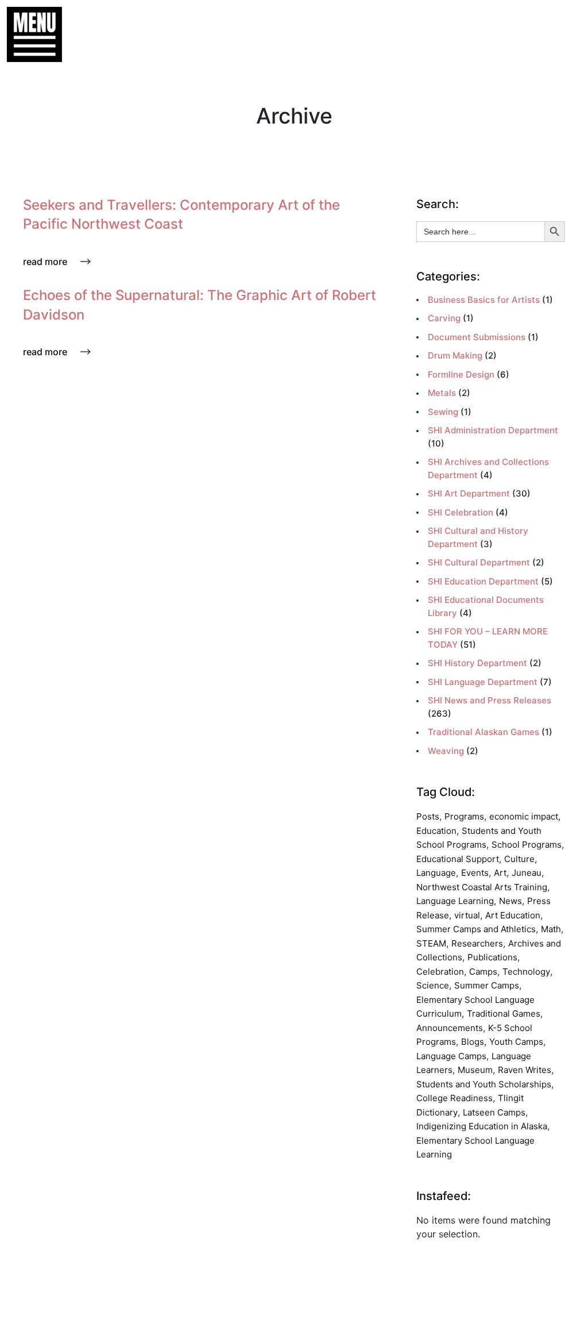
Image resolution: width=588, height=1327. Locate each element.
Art (500, 872)
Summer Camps (486, 985)
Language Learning (455, 900)
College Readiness (454, 1098)
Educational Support (457, 858)
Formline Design (461, 374)
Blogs (472, 1041)
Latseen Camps (494, 1112)
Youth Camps (516, 1041)
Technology (526, 971)
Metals (442, 392)
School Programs (527, 844)
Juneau (526, 872)
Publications (492, 957)
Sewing (443, 411)
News (510, 900)
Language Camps (451, 1056)
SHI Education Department (483, 581)
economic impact (523, 816)
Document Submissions (476, 337)
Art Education (512, 915)
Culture (519, 858)
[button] (28, 34)
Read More (45, 261)
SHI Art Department (469, 493)
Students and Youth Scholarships (483, 1084)
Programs (464, 816)
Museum (475, 1069)
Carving (444, 318)
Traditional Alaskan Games (483, 731)
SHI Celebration (460, 512)
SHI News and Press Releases (489, 700)
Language (436, 872)
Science (432, 985)
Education (436, 830)
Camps (483, 971)
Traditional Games (503, 1013)
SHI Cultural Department (479, 562)
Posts (427, 816)
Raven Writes (524, 1069)
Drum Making (455, 355)
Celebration (440, 971)
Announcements (449, 1027)
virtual (467, 915)
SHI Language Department (482, 681)
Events (475, 872)
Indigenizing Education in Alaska (481, 1126)
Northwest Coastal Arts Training (481, 887)
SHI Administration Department (493, 430)
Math (551, 929)
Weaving (446, 750)
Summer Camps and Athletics (476, 929)
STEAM (431, 943)
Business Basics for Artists (484, 299)
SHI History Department (477, 662)
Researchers (477, 943)
